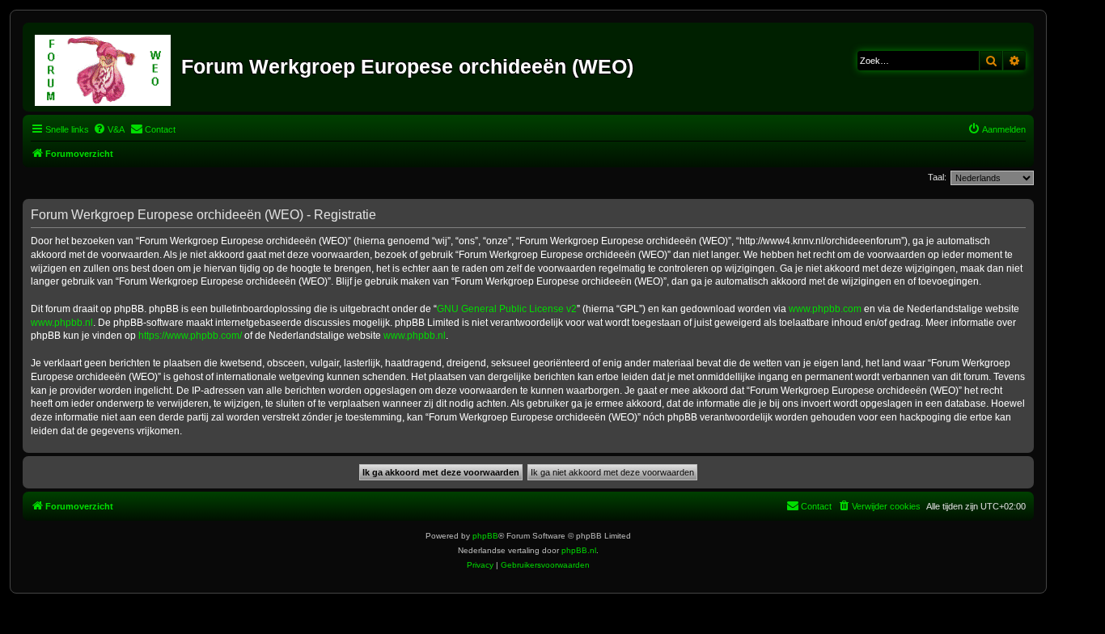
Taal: (937, 177)
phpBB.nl (578, 550)
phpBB (485, 535)
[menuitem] (109, 129)
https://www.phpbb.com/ (190, 335)
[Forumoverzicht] (104, 67)
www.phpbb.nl (62, 322)
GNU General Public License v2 (507, 309)
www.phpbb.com (825, 309)
